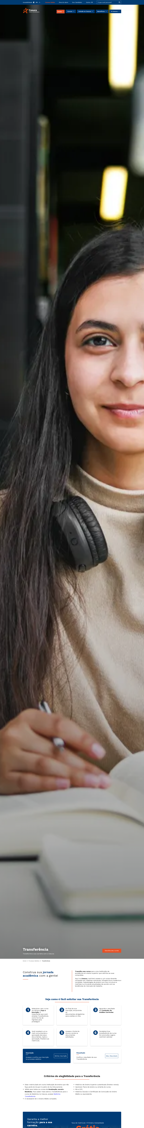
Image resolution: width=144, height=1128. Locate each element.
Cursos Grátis (50, 2)
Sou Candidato (77, 2)
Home (24, 961)
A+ (37, 2)
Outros (88, 2)
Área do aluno (63, 2)
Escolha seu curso (112, 950)
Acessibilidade (27, 2)
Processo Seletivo (34, 961)
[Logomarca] (34, 11)
